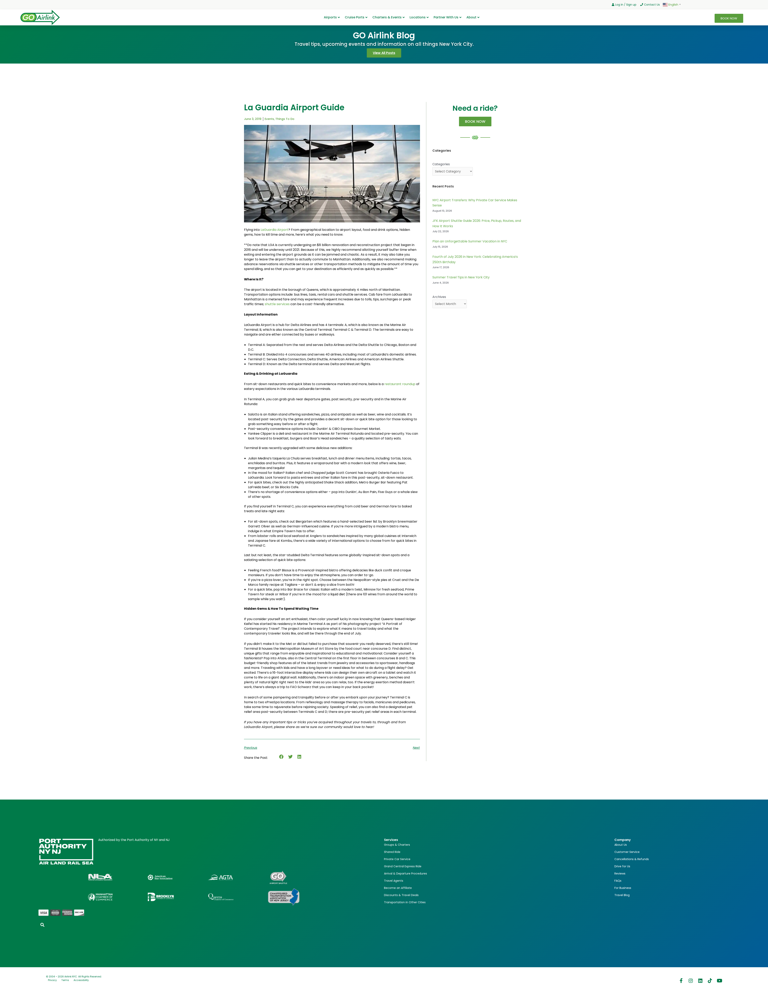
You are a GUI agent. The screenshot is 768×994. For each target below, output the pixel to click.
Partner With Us (446, 17)
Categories (441, 164)
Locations (418, 17)
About (471, 17)
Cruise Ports (354, 17)
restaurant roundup (399, 384)
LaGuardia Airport (274, 229)
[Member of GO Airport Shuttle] (278, 877)
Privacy (52, 980)
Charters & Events (387, 17)
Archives (439, 297)
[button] (281, 757)
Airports (330, 17)
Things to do (284, 119)
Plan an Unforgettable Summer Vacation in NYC (469, 241)
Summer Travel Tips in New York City (461, 277)
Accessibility (81, 980)
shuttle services (277, 304)
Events (269, 119)
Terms (65, 980)
